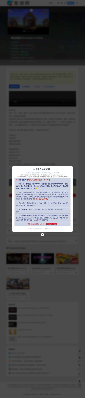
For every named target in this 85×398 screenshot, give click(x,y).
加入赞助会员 (52, 224)
